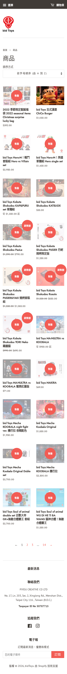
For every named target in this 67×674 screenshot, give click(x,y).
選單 (10, 5)
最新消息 (33, 568)
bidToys (29, 666)
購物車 (60, 5)
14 (44, 545)
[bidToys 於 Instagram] (38, 626)
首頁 (5, 50)
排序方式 (8, 67)
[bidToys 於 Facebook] (30, 626)
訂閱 (58, 655)
